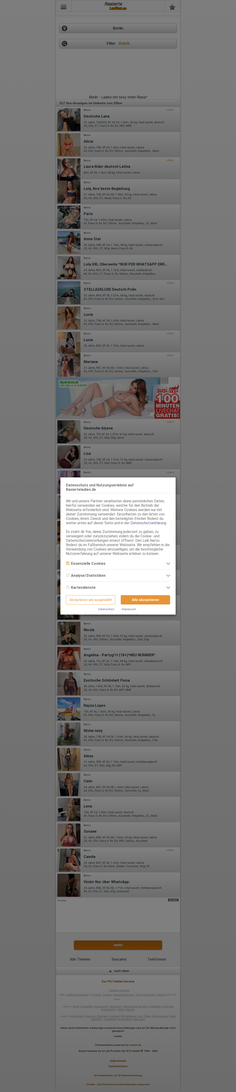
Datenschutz (106, 609)
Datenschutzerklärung (148, 523)
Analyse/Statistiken (88, 575)
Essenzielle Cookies (88, 563)
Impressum (129, 609)
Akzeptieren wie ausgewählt (90, 600)
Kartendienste (83, 587)
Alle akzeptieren (145, 600)
